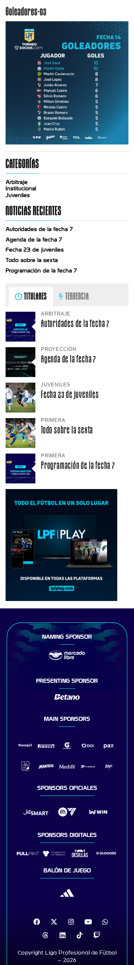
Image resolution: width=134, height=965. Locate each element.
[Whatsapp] (105, 921)
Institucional (21, 189)
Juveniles (18, 195)
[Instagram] (71, 921)
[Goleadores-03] (67, 143)
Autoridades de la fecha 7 (39, 229)
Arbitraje (17, 182)
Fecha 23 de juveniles (35, 250)
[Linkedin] (62, 935)
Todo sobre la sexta (32, 260)
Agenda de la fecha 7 (34, 240)
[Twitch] (96, 935)
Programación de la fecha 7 (41, 271)
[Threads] (45, 935)
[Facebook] (37, 921)
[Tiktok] (79, 935)
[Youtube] (88, 921)
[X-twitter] (54, 921)
